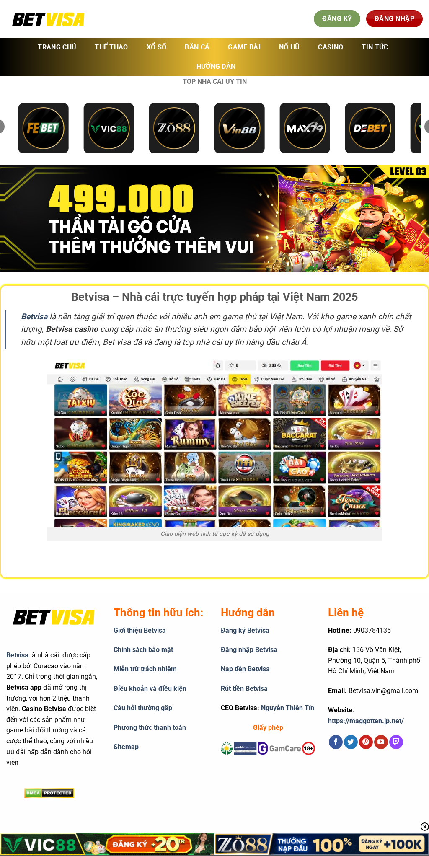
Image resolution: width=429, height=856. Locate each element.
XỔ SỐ (157, 47)
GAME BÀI (244, 47)
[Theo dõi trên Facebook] (336, 742)
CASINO (330, 47)
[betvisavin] (48, 19)
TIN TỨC (375, 47)
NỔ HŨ (289, 47)
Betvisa (17, 655)
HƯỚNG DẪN (216, 66)
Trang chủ (57, 47)
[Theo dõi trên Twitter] (351, 742)
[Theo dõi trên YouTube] (381, 742)
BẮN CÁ (197, 47)
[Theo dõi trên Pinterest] (366, 742)
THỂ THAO (111, 47)
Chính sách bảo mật (143, 650)
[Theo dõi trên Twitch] (396, 742)
